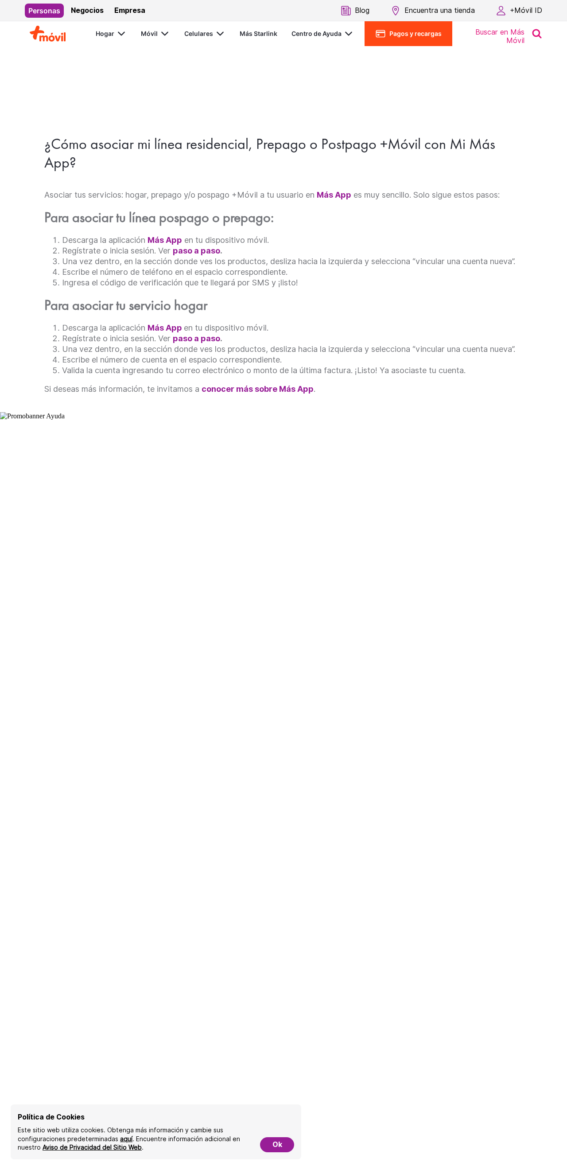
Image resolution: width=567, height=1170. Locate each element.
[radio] (44, 11)
